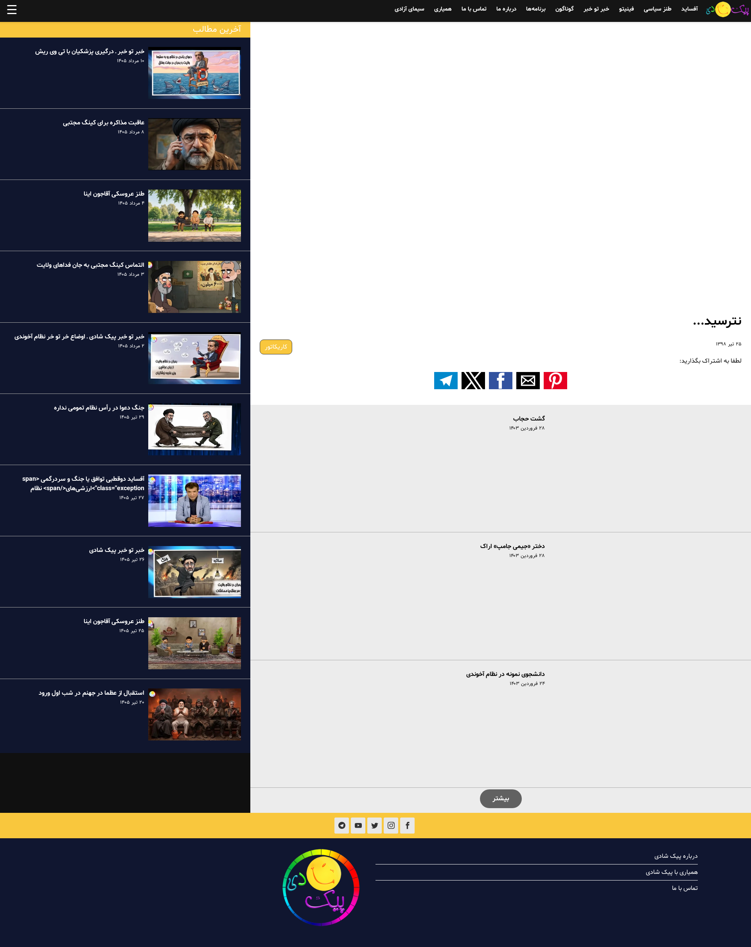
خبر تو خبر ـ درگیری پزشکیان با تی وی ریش (89, 51)
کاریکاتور (276, 347)
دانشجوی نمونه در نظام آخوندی (505, 674)
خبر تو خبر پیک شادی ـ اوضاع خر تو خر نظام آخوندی (79, 336)
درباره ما (506, 9)
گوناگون (564, 9)
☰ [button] (12, 11)
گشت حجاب (529, 419)
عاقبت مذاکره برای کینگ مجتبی (103, 123)
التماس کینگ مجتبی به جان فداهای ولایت (90, 265)
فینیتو (626, 9)
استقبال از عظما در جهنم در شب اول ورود (91, 693)
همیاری (443, 9)
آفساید (689, 9)
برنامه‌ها (536, 9)
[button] (555, 380)
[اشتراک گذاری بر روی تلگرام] (446, 380)
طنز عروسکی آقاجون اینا (114, 194)
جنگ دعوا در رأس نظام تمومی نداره (99, 408)
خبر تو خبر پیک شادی (116, 550)
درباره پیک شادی (676, 856)
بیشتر (500, 798)
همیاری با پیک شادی (672, 872)
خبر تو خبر (596, 9)
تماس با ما (474, 9)
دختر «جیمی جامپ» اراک (512, 546)
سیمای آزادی (409, 9)
